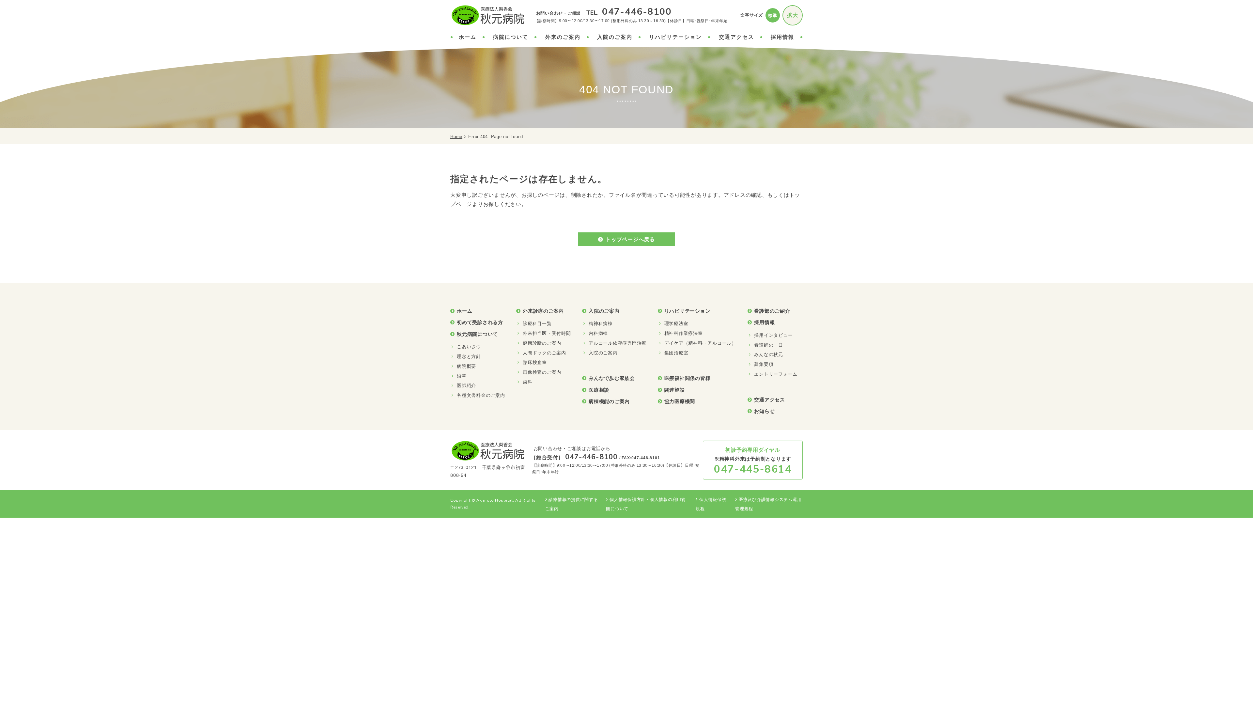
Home (456, 136)
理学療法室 (676, 323)
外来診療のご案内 (543, 311)
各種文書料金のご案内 (481, 395)
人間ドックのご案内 (544, 352)
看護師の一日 (768, 345)
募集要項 (763, 364)
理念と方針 (469, 356)
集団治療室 (676, 352)
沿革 (462, 376)
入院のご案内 (614, 37)
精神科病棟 (601, 323)
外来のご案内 (562, 37)
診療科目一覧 (537, 323)
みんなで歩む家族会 (612, 378)
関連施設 (674, 390)
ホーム (467, 37)
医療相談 (599, 390)
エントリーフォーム (775, 374)
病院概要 (466, 366)
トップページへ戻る (630, 239)
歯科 (528, 381)
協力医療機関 (679, 401)
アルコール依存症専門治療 (617, 343)
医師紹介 (466, 385)
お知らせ (764, 411)
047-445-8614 (752, 469)
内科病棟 (598, 333)
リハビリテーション (675, 37)
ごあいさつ (469, 346)
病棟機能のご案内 (609, 401)
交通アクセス (736, 37)
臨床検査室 (535, 362)
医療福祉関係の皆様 (687, 378)
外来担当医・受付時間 (547, 333)
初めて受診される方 (480, 322)
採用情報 (782, 37)
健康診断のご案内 (542, 343)
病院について (510, 37)
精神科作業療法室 (683, 333)
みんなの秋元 (768, 354)
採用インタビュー (773, 335)
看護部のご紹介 (772, 311)
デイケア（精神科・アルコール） (700, 343)
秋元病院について (477, 334)
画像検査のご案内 (542, 372)
